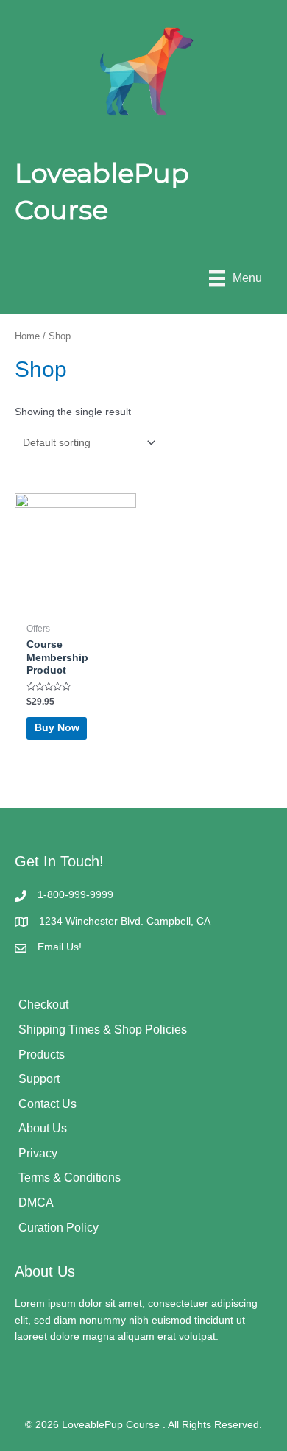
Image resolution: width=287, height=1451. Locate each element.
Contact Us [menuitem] (47, 1104)
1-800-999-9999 (75, 894)
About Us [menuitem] (42, 1128)
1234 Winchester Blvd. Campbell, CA (124, 921)
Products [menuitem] (41, 1054)
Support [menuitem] (39, 1079)
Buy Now (57, 727)
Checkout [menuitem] (43, 1004)
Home (27, 336)
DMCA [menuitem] (36, 1202)
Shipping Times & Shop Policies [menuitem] (102, 1029)
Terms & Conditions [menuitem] (69, 1177)
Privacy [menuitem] (37, 1153)
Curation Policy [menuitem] (58, 1227)
